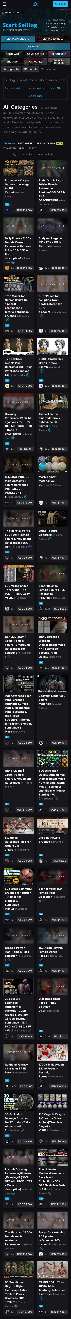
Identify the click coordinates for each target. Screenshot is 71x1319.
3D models (30, 69)
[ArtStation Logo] (35, 4)
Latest (32, 148)
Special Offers (49, 143)
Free (21, 148)
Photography (11, 69)
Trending (9, 143)
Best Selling (26, 143)
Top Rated (9, 148)
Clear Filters (35, 95)
